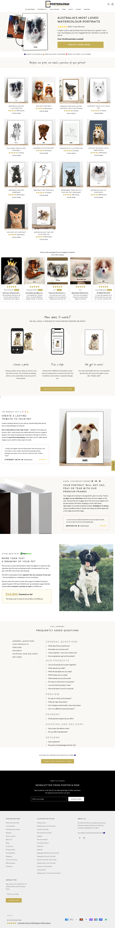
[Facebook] (79, 838)
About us (9, 840)
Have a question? (54, 742)
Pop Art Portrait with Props (47, 860)
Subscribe (76, 799)
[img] (11, 287)
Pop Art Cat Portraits (44, 866)
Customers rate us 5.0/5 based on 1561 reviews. (34, 923)
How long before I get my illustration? (61, 656)
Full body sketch (43, 843)
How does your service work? (58, 649)
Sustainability (10, 853)
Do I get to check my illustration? (59, 698)
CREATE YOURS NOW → (80, 45)
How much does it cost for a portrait (60, 689)
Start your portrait (12, 823)
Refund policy (10, 863)
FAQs (64, 9)
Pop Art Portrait (44, 106)
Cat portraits (10, 826)
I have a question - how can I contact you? (62, 653)
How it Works (54, 9)
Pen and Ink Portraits (44, 833)
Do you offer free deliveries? (58, 732)
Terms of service (11, 860)
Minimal (39, 850)
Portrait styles (30, 9)
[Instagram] (84, 838)
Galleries (87, 9)
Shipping (9, 856)
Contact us (9, 846)
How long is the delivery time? (58, 729)
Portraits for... (42, 9)
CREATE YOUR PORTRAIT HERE (57, 389)
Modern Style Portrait (43, 148)
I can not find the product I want (59, 685)
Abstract (40, 846)
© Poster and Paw (14, 920)
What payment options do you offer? (61, 719)
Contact (78, 9)
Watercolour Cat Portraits (46, 826)
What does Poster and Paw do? (59, 646)
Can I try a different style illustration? (61, 709)
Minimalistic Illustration (71, 148)
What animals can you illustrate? (59, 678)
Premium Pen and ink (13, 830)
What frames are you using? (57, 675)
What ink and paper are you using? (60, 672)
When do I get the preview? (57, 702)
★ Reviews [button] (113, 465)
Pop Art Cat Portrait (16, 232)
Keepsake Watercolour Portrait (48, 853)
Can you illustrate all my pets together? (62, 665)
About (70, 9)
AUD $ (9, 915)
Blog (7, 843)
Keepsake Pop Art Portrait (46, 856)
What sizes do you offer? (56, 668)
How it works (10, 836)
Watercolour (41, 823)
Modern (39, 836)
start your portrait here (57, 761)
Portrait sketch (42, 840)
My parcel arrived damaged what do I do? (62, 745)
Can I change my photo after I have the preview (64, 705)
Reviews (9, 833)
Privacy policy (10, 850)
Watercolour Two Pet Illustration (49, 873)
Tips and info (41, 870)
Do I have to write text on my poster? (61, 682)
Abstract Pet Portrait (44, 190)
